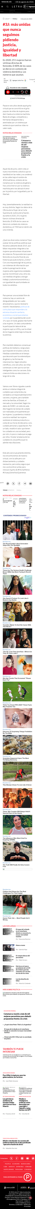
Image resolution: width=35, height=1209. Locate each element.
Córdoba (28, 1166)
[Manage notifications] (30, 1197)
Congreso (27, 1169)
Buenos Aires (25, 1164)
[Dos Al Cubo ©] (9, 1187)
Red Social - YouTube (27, 1158)
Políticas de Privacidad (27, 1205)
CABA (5, 1166)
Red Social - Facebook (16, 1158)
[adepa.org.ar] (23, 1188)
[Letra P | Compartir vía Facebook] (19, 483)
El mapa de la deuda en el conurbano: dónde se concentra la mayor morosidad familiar (17, 1030)
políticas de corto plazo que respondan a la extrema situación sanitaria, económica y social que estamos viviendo (16, 312)
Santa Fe (12, 1166)
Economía (16, 1164)
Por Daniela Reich (6, 80)
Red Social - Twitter (11, 1158)
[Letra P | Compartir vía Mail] (30, 483)
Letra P (7, 19)
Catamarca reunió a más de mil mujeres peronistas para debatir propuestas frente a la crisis (17, 1016)
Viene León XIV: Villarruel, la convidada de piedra (17, 1038)
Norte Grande (9, 1169)
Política (15, 19)
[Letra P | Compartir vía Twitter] (13, 483)
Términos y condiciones (16, 1204)
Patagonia (19, 1169)
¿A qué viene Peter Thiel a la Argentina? (17, 1024)
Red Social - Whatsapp (33, 1158)
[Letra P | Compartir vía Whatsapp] (7, 483)
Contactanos (4, 1158)
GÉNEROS (11, 490)
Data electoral (16, 11)
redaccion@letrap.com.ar (23, 1203)
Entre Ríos (19, 1166)
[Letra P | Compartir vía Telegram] (24, 483)
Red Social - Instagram (22, 1158)
